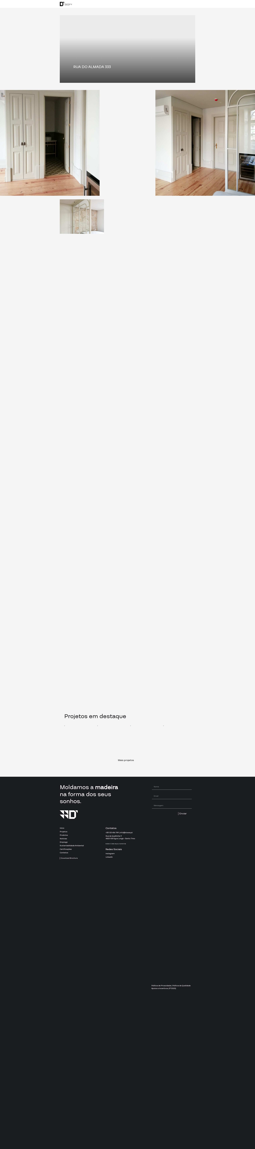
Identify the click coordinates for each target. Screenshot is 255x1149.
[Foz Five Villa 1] (78, 739)
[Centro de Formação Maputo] (177, 739)
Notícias (63, 838)
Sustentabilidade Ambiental (72, 845)
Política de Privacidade (161, 985)
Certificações (66, 849)
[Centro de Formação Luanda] (144, 739)
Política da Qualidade (181, 985)
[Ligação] (66, 4)
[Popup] (176, 687)
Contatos (64, 852)
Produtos (64, 835)
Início (62, 828)
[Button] (190, 3)
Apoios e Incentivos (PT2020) (163, 988)
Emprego (64, 842)
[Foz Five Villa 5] (111, 739)
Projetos (63, 831)
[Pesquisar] (184, 3)
